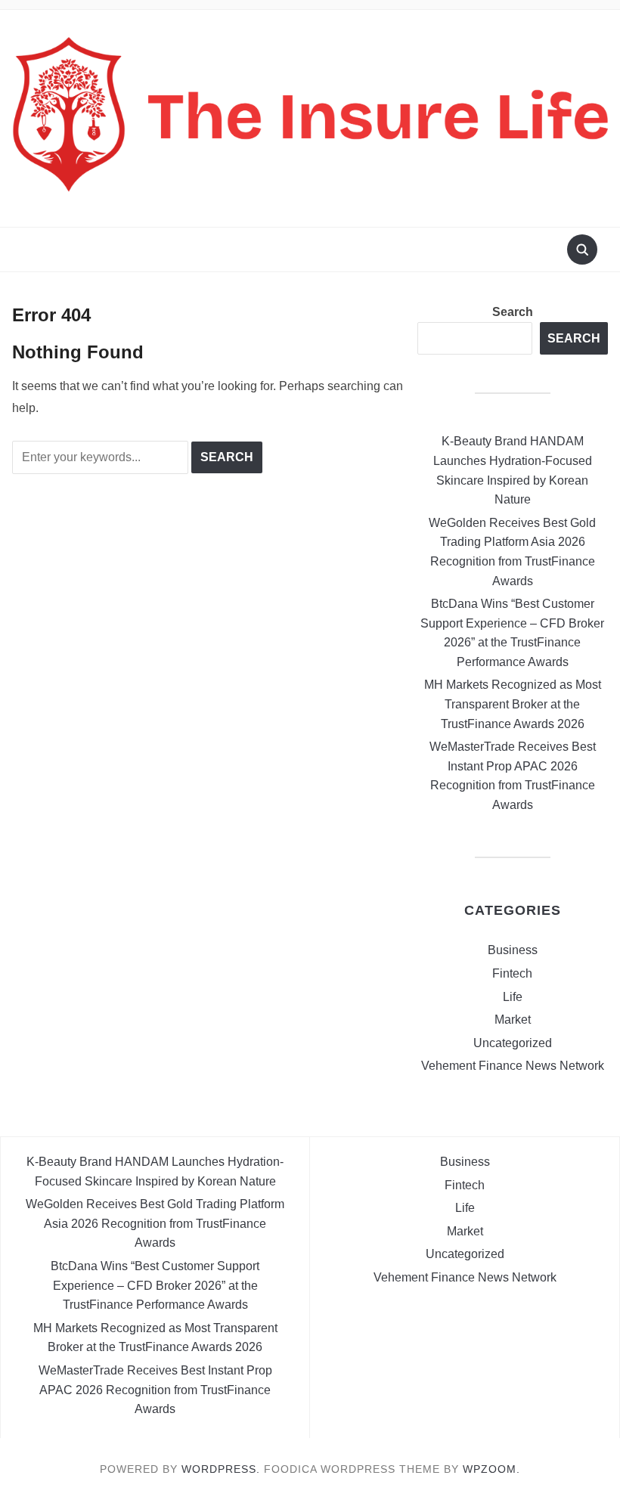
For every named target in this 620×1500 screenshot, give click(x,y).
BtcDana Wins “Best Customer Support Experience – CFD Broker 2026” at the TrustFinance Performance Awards (155, 1285)
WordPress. (220, 1469)
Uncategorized (512, 1043)
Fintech (512, 973)
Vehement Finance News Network (512, 1065)
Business (513, 950)
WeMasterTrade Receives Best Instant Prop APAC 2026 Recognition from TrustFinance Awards (155, 1389)
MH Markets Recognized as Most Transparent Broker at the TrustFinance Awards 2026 (512, 704)
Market (512, 1019)
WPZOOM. (491, 1469)
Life (512, 996)
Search (512, 311)
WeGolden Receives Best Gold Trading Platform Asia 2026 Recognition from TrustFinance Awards (155, 1223)
